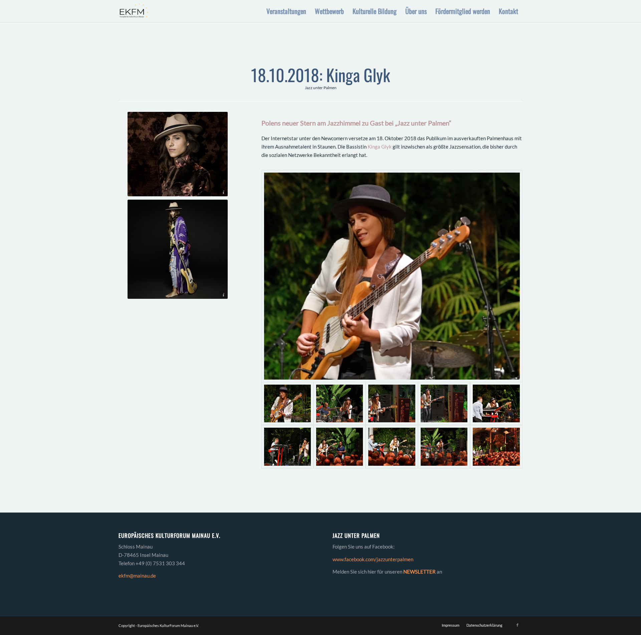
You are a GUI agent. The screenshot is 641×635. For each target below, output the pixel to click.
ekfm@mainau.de (137, 576)
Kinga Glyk (380, 147)
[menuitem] (286, 11)
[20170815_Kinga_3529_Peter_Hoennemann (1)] (178, 249)
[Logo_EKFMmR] (134, 11)
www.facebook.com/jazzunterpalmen (373, 559)
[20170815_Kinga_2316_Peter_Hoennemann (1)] (178, 154)
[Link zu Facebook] (517, 625)
